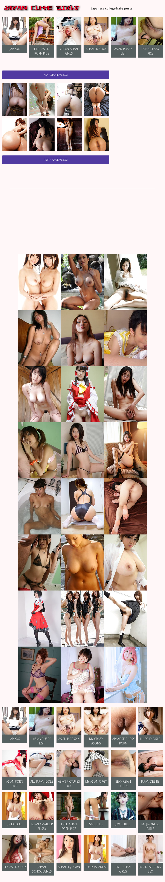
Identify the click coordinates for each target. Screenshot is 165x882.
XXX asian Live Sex (56, 75)
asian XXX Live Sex (56, 159)
